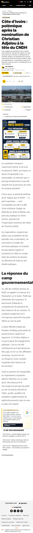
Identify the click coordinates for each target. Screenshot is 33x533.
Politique (10, 11)
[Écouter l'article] (4, 81)
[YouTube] (21, 511)
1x (22, 81)
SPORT (4, 5)
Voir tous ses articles (10, 68)
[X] (15, 511)
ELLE (11, 5)
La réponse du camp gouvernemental (15, 116)
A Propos (4, 515)
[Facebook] (11, 511)
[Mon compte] (25, 2)
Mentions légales (6, 518)
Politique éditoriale (18, 518)
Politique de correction (8, 522)
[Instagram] (18, 511)
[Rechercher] (28, 2)
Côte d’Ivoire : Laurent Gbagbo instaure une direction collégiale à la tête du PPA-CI (16, 435)
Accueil (4, 11)
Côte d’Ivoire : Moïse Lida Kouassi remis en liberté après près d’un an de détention (16, 441)
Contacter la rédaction (15, 515)
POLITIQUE (5, 72)
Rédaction (26, 515)
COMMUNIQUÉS (20, 5)
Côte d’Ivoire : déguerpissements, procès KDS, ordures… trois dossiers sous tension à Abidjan (16, 447)
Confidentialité (6, 525)
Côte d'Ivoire (6, 17)
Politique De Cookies (22, 522)
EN (30, 2)
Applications (25, 525)
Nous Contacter (16, 525)
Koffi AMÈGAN (9, 66)
